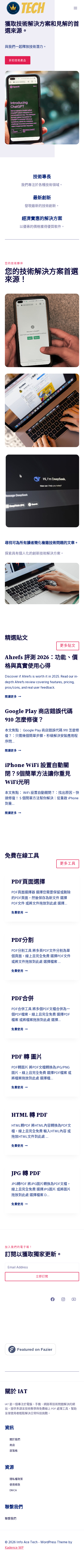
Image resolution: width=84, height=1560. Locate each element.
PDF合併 (22, 998)
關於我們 (15, 1439)
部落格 (14, 1451)
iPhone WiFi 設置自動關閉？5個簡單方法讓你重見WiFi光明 (38, 774)
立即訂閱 (42, 1276)
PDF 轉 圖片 (26, 1057)
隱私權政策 (16, 1479)
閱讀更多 (13, 697)
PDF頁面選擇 (28, 882)
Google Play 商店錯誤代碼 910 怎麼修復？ (39, 716)
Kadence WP (14, 1547)
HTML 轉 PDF (29, 1115)
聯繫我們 (10, 1519)
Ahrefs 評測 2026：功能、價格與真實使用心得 (41, 662)
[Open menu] (75, 8)
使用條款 (15, 1484)
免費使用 (19, 912)
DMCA (13, 1490)
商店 (12, 1445)
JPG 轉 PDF (25, 1173)
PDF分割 (22, 940)
